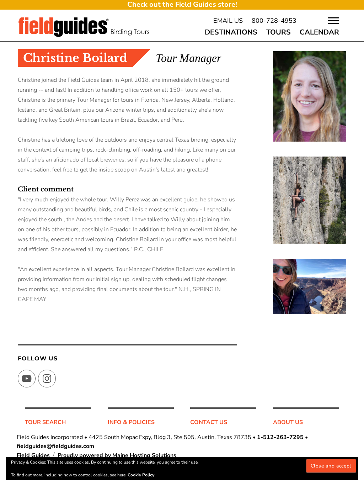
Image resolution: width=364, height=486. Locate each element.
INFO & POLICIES (131, 422)
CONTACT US (208, 422)
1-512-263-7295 (280, 437)
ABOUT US (288, 422)
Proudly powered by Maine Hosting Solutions (117, 455)
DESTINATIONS (231, 32)
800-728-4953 (274, 20)
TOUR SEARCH (45, 422)
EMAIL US (228, 20)
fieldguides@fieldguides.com (55, 446)
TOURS (278, 32)
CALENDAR (319, 32)
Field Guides (33, 455)
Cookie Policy (141, 475)
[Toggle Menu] (333, 20)
